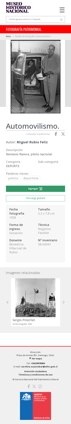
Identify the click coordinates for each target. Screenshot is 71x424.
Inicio (8, 36)
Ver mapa (35, 358)
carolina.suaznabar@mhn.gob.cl (39, 366)
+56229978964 (38, 363)
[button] (7, 302)
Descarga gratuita (35, 198)
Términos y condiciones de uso (35, 374)
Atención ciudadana (35, 371)
